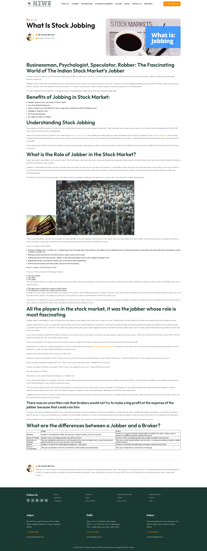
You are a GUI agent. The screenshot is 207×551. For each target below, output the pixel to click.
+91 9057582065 (152, 532)
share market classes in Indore (102, 346)
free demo (148, 4)
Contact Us (137, 4)
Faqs (150, 501)
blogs (127, 4)
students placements (124, 494)
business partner (155, 494)
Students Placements (104, 4)
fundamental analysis (160, 135)
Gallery (118, 4)
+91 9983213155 (32, 532)
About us (65, 4)
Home (56, 494)
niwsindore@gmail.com (155, 537)
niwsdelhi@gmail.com (94, 537)
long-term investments (78, 135)
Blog (87, 497)
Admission (57, 497)
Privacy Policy (90, 501)
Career (151, 497)
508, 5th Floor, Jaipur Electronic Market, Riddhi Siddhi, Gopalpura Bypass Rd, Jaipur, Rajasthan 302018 (43, 524)
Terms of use (122, 501)
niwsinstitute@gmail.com (35, 537)
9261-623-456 (173, 4)
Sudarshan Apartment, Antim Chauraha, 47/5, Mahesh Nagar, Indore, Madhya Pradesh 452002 (162, 524)
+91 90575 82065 (93, 532)
